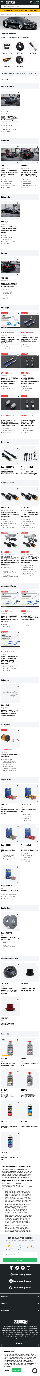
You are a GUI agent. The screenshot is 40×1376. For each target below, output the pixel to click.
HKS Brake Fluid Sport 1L (29, 1126)
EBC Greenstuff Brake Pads (8, 851)
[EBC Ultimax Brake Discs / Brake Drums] (10, 921)
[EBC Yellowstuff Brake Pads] (29, 793)
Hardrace (4, 335)
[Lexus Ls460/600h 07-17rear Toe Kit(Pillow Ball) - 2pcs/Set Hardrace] (29, 599)
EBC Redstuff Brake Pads (29, 850)
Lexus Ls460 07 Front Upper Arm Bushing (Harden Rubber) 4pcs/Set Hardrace (28, 422)
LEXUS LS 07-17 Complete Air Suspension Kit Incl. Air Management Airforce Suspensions (30, 559)
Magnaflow (4, 708)
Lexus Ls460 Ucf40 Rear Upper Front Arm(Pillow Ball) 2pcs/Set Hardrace (29, 339)
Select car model (12, 14)
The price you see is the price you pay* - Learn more (20, 10)
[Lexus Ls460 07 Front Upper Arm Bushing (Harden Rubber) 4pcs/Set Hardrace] (29, 404)
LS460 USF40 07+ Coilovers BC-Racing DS (29, 473)
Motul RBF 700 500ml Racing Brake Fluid (28, 1096)
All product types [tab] (7, 73)
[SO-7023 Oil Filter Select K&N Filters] (10, 738)
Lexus (22, 14)
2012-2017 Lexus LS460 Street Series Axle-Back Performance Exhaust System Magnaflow (9, 712)
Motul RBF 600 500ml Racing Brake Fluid (8, 1064)
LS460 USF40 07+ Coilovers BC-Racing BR (9, 473)
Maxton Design (5, 114)
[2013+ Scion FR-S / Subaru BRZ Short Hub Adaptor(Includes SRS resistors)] (10, 972)
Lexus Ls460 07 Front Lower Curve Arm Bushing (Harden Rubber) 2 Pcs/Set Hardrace (10, 422)
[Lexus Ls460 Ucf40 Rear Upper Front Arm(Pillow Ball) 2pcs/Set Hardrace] (29, 321)
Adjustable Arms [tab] (18, 73)
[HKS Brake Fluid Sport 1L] (29, 1110)
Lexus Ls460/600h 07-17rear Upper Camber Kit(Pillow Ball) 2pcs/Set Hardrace (9, 618)
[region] (20, 109)
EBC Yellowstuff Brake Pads (28, 810)
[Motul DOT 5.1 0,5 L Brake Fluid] (29, 1047)
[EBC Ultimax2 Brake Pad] (10, 874)
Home (3, 14)
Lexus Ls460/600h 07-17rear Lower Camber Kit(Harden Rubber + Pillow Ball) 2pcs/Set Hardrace (9, 660)
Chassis (33, 53)
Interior (20, 66)
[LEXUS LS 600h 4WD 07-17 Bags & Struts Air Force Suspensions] (29, 496)
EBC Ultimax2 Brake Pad (9, 891)
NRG (2, 986)
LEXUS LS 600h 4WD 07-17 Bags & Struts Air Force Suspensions (29, 514)
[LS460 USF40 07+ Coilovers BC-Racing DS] (29, 455)
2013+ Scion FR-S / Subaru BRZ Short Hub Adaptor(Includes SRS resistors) (9, 991)
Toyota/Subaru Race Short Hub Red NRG (28, 989)
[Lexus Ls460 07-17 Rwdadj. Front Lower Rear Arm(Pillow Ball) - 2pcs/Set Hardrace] (10, 321)
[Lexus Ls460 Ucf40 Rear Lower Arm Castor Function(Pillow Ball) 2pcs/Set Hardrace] (10, 361)
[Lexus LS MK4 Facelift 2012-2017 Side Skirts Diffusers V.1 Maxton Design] (10, 210)
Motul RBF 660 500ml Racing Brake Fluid (8, 1096)
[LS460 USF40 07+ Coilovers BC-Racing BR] (10, 455)
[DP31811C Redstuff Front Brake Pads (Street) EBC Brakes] (10, 793)
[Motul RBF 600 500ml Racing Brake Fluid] (10, 1047)
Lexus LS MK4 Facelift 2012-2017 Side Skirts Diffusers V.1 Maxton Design (9, 229)
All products (7, 53)
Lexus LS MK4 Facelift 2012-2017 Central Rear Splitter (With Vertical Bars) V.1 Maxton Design (29, 173)
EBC (2, 807)
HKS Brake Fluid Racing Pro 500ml (9, 1127)
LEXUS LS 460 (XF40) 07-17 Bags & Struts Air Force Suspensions (10, 514)
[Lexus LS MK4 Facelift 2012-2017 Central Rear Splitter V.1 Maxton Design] (10, 154)
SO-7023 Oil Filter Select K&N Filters (9, 755)
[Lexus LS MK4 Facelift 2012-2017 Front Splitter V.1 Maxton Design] (10, 100)
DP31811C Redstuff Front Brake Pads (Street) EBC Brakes (9, 811)
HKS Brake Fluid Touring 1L (9, 1158)
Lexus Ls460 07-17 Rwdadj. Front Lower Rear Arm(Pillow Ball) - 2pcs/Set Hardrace (10, 340)
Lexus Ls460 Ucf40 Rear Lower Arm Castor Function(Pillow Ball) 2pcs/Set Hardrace (9, 380)
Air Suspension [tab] (28, 73)
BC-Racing (4, 469)
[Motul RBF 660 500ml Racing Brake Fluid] (10, 1078)
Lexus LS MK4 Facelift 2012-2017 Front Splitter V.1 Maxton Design (9, 118)
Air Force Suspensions (8, 510)
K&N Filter (4, 752)
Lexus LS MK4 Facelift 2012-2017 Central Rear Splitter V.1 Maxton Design (9, 173)
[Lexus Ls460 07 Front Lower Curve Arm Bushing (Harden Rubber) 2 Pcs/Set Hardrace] (10, 404)
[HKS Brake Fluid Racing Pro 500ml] (10, 1110)
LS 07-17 (28, 14)
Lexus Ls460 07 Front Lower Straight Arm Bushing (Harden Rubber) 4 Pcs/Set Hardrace (30, 380)
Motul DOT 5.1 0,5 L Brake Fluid (29, 1064)
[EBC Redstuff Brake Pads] (29, 833)
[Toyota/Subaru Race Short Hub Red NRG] (29, 972)
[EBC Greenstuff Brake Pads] (10, 833)
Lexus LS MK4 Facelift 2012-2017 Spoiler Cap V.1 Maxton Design (9, 285)
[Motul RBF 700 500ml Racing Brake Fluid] (29, 1078)
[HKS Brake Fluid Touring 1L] (10, 1141)
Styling (7, 66)
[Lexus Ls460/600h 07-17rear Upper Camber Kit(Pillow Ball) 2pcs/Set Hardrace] (10, 599)
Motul (3, 1061)
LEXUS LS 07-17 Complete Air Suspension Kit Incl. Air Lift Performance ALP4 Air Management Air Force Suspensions (10, 560)
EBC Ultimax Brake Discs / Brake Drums (10, 939)
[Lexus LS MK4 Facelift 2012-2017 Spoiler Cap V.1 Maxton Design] (10, 266)
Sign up (20, 1260)
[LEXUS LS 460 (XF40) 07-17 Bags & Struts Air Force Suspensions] (10, 496)
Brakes (20, 53)
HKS (2, 1124)
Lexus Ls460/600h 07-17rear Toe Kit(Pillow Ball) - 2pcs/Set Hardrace (29, 618)
